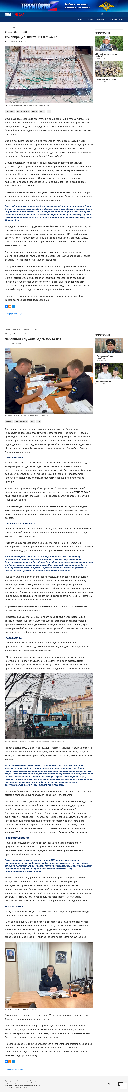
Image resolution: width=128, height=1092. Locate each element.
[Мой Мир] (13, 306)
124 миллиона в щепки (106, 79)
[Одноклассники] (10, 306)
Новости (81, 20)
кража (42, 111)
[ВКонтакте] (6, 306)
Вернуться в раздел (15, 314)
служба (9, 422)
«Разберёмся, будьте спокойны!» (105, 357)
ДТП (38, 422)
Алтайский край (23, 111)
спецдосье (10, 111)
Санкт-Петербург (21, 422)
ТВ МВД (90, 20)
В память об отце (103, 381)
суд (49, 111)
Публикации (101, 20)
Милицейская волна (116, 20)
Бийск (34, 111)
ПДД (32, 422)
